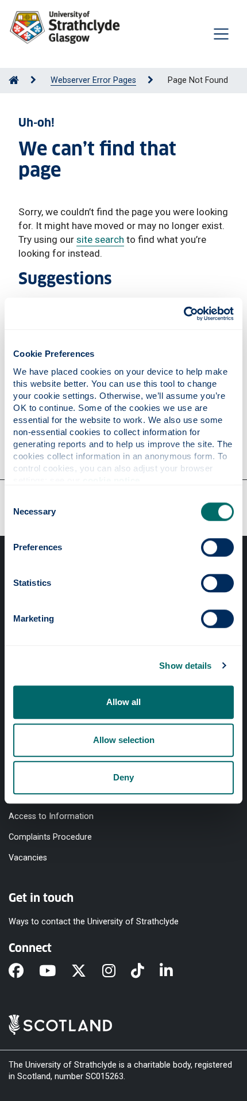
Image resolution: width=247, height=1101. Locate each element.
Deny (123, 777)
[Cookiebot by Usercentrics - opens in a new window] (183, 313)
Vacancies (28, 857)
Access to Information (51, 816)
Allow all (123, 702)
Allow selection (124, 740)
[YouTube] (55, 971)
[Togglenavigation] (221, 34)
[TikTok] (145, 971)
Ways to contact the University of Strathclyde (94, 922)
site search (100, 239)
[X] (86, 971)
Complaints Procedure (50, 836)
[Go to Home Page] (14, 80)
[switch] (217, 547)
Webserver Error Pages (93, 80)
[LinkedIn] (174, 971)
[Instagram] (116, 971)
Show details (185, 665)
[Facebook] (24, 971)
